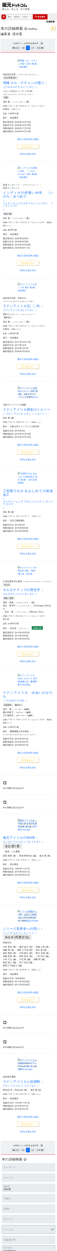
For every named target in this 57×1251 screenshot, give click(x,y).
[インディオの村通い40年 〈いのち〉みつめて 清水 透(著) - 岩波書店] (28, 172)
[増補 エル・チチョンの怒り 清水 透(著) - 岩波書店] (28, 63)
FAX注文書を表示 (28, 153)
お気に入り (29, 146)
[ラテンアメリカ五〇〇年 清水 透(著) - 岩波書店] (28, 287)
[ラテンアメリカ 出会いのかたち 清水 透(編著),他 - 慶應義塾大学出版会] (28, 680)
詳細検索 (50, 21)
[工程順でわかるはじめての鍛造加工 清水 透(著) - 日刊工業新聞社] (28, 478)
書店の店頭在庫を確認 (27, 139)
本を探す (41, 17)
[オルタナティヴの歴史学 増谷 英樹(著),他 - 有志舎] (28, 570)
